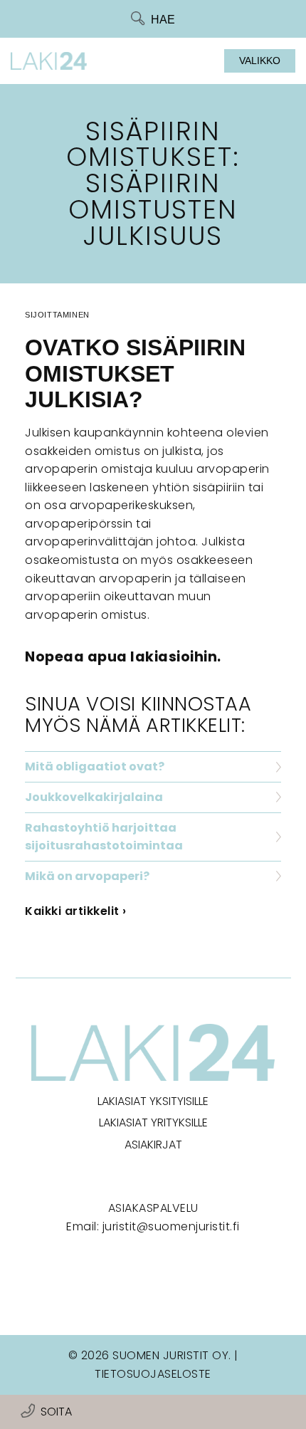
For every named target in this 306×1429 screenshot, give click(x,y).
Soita (56, 1411)
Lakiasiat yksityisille (153, 1101)
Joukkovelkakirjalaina (94, 797)
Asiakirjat (153, 1144)
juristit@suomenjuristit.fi (171, 1226)
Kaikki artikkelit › (76, 911)
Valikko (259, 60)
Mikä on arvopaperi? (87, 876)
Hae (163, 20)
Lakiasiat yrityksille (153, 1122)
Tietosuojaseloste (153, 1374)
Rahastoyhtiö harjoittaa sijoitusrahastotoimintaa (104, 837)
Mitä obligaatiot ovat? (94, 766)
